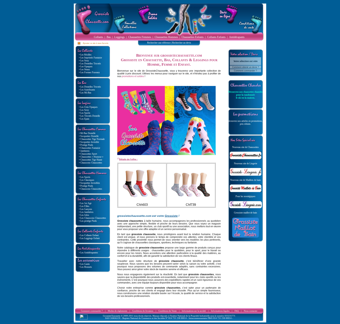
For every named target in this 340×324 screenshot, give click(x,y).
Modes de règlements (117, 311)
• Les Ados (84, 215)
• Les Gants (84, 264)
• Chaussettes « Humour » (91, 156)
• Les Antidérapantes (88, 252)
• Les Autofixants (87, 89)
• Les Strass (84, 69)
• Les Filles (84, 206)
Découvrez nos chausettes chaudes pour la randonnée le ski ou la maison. (245, 94)
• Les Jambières (86, 212)
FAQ (237, 311)
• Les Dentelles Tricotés (90, 63)
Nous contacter (250, 311)
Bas (109, 37)
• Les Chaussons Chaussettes (92, 218)
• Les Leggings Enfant (89, 238)
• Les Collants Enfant (89, 235)
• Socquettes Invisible (89, 142)
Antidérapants (236, 37)
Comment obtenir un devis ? (245, 67)
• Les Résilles (85, 54)
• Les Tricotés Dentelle (89, 115)
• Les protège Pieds (88, 221)
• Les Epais (84, 118)
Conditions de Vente (167, 311)
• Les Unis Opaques (88, 107)
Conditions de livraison (142, 311)
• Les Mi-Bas (85, 92)
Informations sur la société (194, 311)
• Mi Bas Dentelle (87, 133)
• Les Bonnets (85, 267)
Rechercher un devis (181, 42)
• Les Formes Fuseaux (89, 72)
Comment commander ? (245, 70)
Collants (98, 37)
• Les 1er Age (85, 203)
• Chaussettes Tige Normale (92, 139)
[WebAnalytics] (84, 318)
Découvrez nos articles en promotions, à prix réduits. (245, 122)
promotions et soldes (133, 76)
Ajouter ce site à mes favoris (94, 43)
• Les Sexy (84, 60)
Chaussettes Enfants (192, 37)
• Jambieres (84, 151)
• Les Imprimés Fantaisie (90, 57)
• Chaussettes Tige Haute (90, 159)
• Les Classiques (86, 180)
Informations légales (220, 311)
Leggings (119, 37)
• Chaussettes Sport (88, 153)
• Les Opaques (85, 66)
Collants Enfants (216, 37)
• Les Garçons (85, 209)
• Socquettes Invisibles (89, 183)
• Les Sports (84, 113)
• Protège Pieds (86, 145)
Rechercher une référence (159, 42)
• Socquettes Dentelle (89, 136)
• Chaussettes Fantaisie (89, 148)
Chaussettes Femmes (139, 37)
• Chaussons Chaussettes (90, 162)
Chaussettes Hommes (166, 37)
